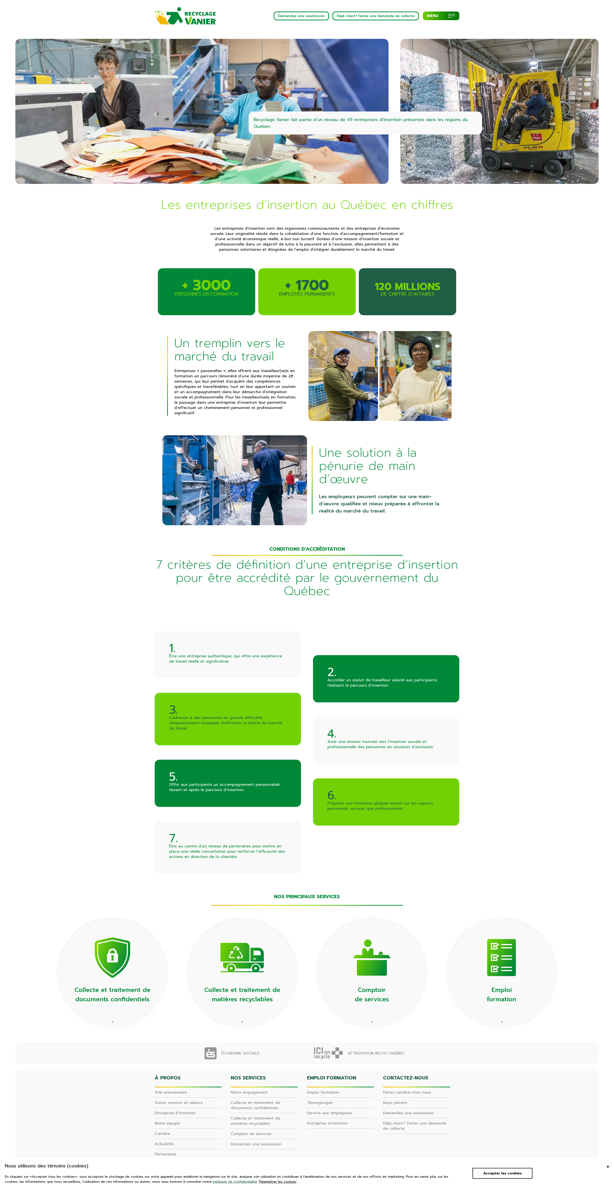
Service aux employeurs (329, 1113)
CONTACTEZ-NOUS (405, 1077)
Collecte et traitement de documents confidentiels (255, 1105)
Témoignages (320, 1103)
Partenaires (165, 1154)
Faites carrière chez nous (407, 1092)
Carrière (162, 1134)
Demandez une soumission (256, 1144)
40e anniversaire (171, 1092)
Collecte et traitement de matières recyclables (255, 1120)
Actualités (164, 1144)
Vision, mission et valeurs (179, 1103)
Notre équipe (167, 1123)
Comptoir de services (251, 1134)
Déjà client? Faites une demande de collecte (414, 1125)
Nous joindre (395, 1103)
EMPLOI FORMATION (331, 1077)
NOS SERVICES (248, 1077)
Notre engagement (249, 1092)
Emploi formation (323, 1092)
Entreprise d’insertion (175, 1113)
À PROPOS (168, 1077)
